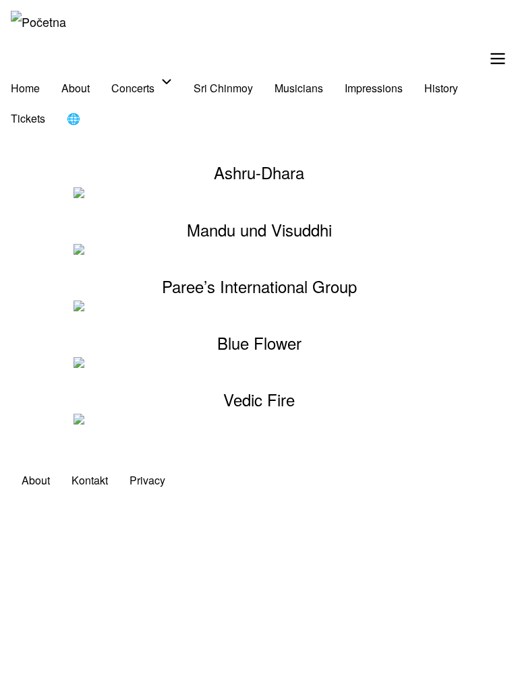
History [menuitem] (441, 88)
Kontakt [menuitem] (89, 480)
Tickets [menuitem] (28, 118)
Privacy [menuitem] (147, 480)
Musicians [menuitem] (299, 88)
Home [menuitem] (25, 88)
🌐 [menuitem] (73, 118)
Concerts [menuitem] (132, 88)
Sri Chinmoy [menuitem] (223, 88)
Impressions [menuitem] (374, 88)
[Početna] (38, 21)
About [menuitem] (75, 88)
